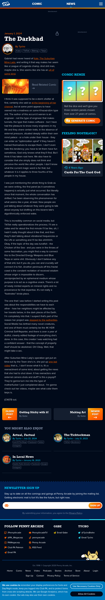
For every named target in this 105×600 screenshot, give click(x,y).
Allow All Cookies (86, 593)
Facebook (32, 442)
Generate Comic (83, 121)
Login (95, 570)
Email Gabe (62, 532)
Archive (68, 570)
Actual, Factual (24, 435)
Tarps (43, 50)
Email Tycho (87, 537)
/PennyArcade (14, 532)
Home (10, 570)
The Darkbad (23, 39)
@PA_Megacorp (15, 537)
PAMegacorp (14, 542)
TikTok (26, 50)
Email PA (12, 552)
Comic (19, 570)
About (87, 570)
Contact (40, 575)
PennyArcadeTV (40, 532)
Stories (58, 570)
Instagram (17, 445)
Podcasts (47, 570)
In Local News (23, 457)
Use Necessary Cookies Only (86, 586)
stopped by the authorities (43, 320)
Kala (18, 50)
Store (77, 570)
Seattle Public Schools (21, 464)
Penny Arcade (39, 542)
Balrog (35, 50)
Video (37, 570)
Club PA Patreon (15, 547)
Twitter (40, 442)
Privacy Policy (75, 513)
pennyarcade (38, 537)
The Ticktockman (77, 435)
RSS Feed (37, 547)
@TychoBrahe (88, 532)
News (28, 570)
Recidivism (76, 442)
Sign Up (29, 575)
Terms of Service (71, 575)
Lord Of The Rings (19, 442)
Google (44, 464)
